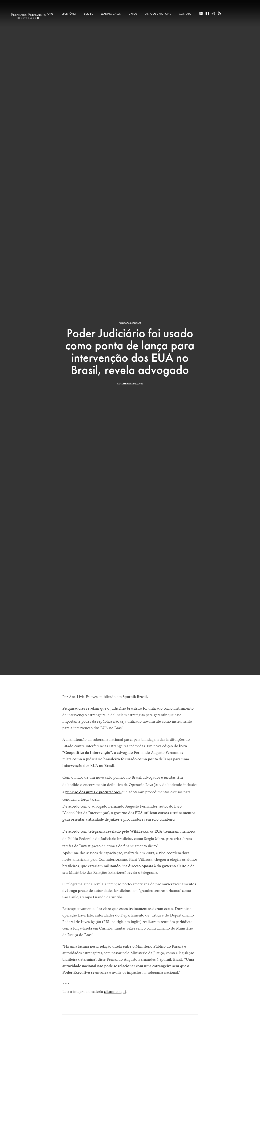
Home (49, 13)
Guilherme (124, 383)
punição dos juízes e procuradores (93, 792)
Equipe (88, 13)
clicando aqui (115, 991)
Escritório (69, 13)
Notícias (135, 323)
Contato (185, 13)
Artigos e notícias (158, 13)
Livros (133, 13)
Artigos (124, 323)
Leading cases (111, 13)
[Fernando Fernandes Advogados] (28, 16)
